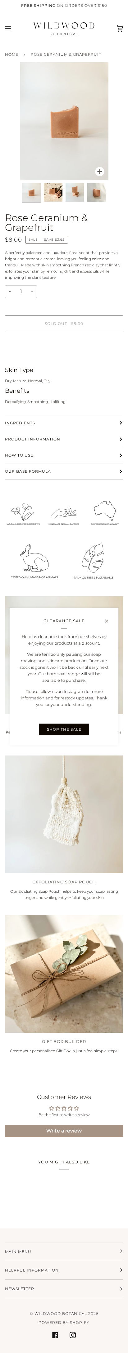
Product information (32, 439)
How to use (19, 455)
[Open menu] (14, 28)
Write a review (64, 1131)
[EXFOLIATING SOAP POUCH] (64, 814)
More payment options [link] (26, 360)
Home (11, 54)
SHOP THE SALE (64, 729)
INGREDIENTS (20, 423)
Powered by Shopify (64, 1322)
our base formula (28, 471)
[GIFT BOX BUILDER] (64, 974)
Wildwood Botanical (60, 1313)
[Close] (109, 618)
